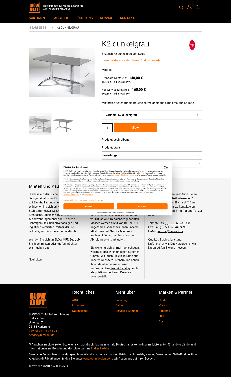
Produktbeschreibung (116, 139)
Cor (161, 321)
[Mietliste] (198, 7)
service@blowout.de (170, 231)
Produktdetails (111, 147)
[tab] (152, 140)
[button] (87, 72)
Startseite (38, 27)
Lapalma (164, 311)
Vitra (162, 305)
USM (162, 300)
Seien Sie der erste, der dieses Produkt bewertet (131, 60)
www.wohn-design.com (97, 358)
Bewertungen (110, 155)
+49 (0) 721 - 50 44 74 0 (174, 223)
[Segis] (192, 49)
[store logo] (36, 7)
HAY (161, 316)
